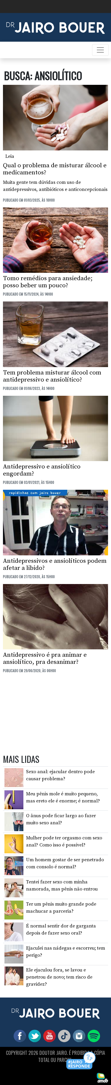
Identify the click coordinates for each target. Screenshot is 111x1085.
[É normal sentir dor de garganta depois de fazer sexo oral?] (13, 932)
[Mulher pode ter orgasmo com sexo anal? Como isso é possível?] (13, 843)
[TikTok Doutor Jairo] (63, 1036)
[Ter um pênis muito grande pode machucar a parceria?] (13, 909)
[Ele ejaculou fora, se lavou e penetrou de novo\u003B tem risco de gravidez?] (13, 976)
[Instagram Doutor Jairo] (77, 1036)
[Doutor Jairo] (55, 27)
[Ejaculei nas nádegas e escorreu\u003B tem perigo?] (13, 954)
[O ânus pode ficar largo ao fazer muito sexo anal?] (13, 821)
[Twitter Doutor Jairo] (33, 1036)
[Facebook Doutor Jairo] (18, 1036)
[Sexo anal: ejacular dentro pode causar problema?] (13, 777)
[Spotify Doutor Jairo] (92, 1036)
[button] (81, 1061)
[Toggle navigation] (100, 50)
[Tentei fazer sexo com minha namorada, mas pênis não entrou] (13, 888)
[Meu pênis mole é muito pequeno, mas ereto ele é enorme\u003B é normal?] (13, 799)
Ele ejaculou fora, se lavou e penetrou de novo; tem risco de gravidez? (59, 977)
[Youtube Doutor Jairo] (48, 1036)
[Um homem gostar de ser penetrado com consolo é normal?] (13, 865)
